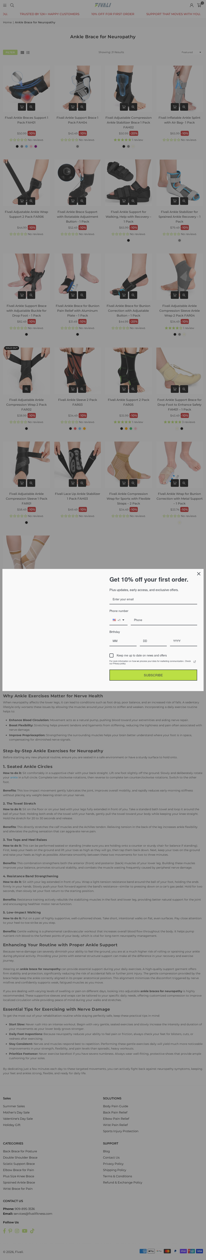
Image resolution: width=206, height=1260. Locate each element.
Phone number (118, 610)
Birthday (114, 631)
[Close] (199, 574)
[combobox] (118, 620)
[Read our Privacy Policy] (194, 661)
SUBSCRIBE (153, 675)
